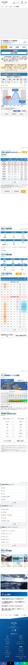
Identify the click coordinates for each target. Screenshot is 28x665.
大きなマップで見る (5, 404)
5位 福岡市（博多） (5, 520)
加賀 (21, 421)
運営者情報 (21, 650)
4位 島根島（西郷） (5, 496)
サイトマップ (20, 652)
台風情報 (7, 643)
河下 (21, 427)
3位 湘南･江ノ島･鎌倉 (6, 515)
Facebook (3, 664)
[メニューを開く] (25, 2)
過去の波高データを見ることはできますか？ (12, 606)
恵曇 (7, 424)
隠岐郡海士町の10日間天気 (7, 335)
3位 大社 (3, 493)
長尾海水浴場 (7, 409)
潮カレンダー (7, 639)
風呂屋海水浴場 (11, 408)
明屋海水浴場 (14, 409)
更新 (23, 191)
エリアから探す (7, 440)
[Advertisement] (14, 24)
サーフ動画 (7, 654)
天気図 (10, 47)
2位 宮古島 (3, 512)
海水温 (24, 47)
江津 (7, 436)
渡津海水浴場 (4, 408)
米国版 (21, 658)
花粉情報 (20, 637)
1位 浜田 (3, 488)
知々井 (7, 421)
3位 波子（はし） (5, 536)
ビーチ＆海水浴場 (7, 652)
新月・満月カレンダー (20, 643)
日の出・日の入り (20, 641)
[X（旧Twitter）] (12, 630)
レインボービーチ (22, 409)
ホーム (2, 6)
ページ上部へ (24, 615)
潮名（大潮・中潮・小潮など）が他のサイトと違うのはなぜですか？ (13, 609)
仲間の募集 (7, 656)
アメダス (20, 639)
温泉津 (20, 433)
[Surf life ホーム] (4, 2)
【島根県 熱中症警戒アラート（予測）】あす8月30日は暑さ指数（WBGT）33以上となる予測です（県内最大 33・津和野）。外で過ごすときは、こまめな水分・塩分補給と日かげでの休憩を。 (14, 67)
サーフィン (7, 648)
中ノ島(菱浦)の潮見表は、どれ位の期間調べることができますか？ (13, 602)
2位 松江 (3, 490)
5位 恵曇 (3, 499)
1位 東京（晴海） (5, 509)
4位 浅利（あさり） (5, 539)
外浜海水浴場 (19, 408)
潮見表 (10, 6)
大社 (7, 433)
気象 (6, 6)
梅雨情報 (20, 635)
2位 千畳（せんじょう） (7, 533)
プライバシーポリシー (21, 654)
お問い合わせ (20, 648)
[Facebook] (15, 630)
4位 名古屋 (3, 518)
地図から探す (20, 440)
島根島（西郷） (6, 418)
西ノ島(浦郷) (21, 418)
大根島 (20, 424)
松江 (7, 430)
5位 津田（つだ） (5, 542)
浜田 (20, 436)
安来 (21, 430)
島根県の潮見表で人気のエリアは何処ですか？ (13, 599)
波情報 (17, 47)
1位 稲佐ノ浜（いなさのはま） (8, 530)
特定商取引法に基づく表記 (21, 656)
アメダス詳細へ (3, 250)
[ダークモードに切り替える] (18, 2)
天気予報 (7, 641)
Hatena (17, 664)
